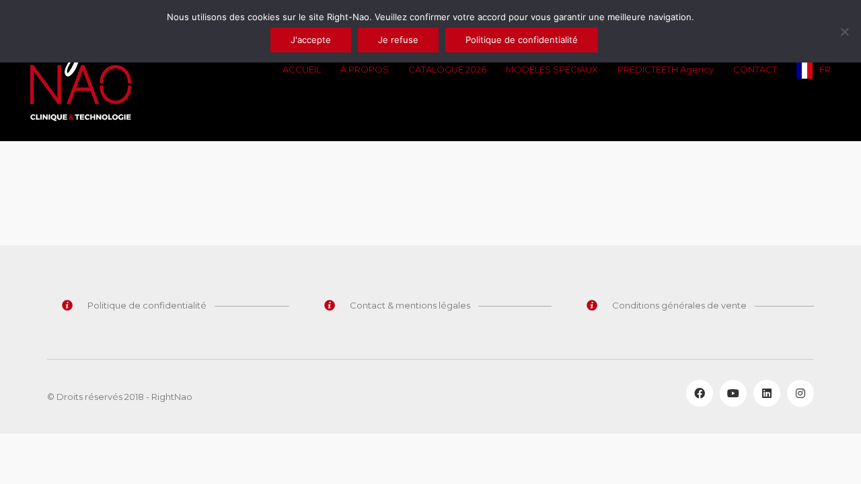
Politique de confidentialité (521, 39)
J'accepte (311, 39)
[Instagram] (800, 393)
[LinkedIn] (766, 393)
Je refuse (398, 39)
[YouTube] (733, 393)
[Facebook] (699, 393)
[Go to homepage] (80, 70)
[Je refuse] (844, 31)
